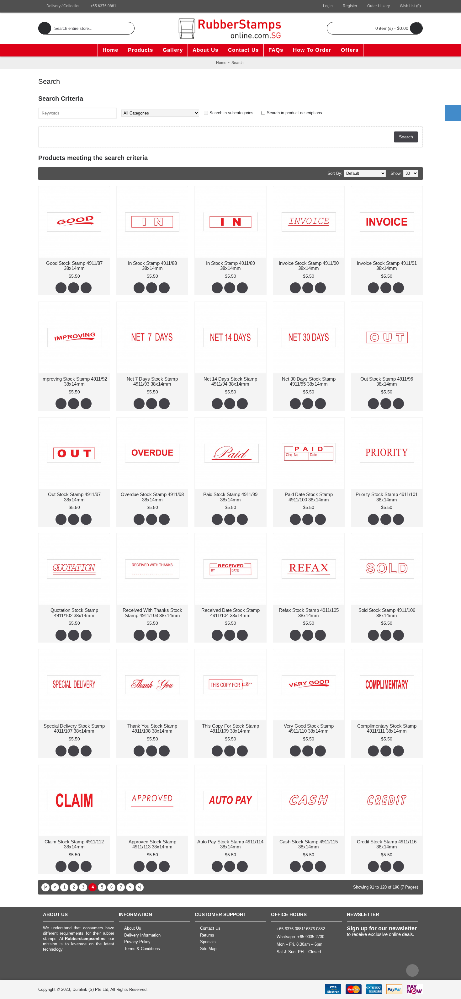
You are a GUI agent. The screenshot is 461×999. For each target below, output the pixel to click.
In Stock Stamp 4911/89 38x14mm (230, 265)
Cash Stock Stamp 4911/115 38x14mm (308, 844)
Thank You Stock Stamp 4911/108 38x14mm (152, 728)
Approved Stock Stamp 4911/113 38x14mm (152, 844)
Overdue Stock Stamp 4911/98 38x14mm (152, 497)
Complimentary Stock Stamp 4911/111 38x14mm (386, 728)
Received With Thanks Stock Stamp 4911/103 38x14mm (152, 612)
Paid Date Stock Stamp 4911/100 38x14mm (309, 497)
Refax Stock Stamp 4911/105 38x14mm (309, 612)
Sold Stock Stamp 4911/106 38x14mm (386, 612)
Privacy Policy (137, 942)
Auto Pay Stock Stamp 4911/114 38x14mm (230, 844)
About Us (132, 928)
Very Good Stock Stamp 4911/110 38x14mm (309, 728)
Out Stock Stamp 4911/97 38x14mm (74, 497)
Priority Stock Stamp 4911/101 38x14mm (387, 497)
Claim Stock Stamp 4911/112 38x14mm (74, 844)
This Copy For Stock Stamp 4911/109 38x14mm (230, 728)
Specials (208, 942)
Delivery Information (142, 935)
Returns (207, 935)
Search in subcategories (231, 112)
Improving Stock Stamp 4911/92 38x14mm (74, 381)
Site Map (208, 948)
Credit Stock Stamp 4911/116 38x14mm (386, 844)
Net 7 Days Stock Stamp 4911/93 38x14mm (152, 381)
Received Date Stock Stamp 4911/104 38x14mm (230, 612)
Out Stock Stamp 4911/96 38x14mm (386, 381)
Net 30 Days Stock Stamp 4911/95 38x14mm (309, 381)
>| (139, 887)
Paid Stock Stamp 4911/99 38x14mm (230, 497)
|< (45, 887)
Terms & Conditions (142, 948)
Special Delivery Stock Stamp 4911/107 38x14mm (74, 728)
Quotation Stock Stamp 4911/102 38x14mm (74, 612)
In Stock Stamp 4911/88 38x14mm (152, 265)
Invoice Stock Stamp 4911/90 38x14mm (309, 265)
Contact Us (210, 928)
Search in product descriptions (294, 112)
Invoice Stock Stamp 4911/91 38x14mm (387, 265)
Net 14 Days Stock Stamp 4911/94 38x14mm (230, 381)
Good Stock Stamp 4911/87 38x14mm (74, 265)
